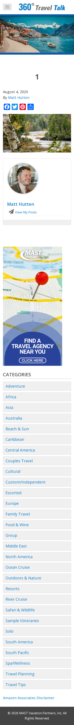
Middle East (16, 546)
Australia (14, 418)
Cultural (13, 471)
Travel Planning (20, 674)
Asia (9, 407)
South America (19, 642)
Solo (9, 631)
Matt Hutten (18, 97)
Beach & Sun (17, 429)
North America (19, 556)
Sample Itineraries (22, 620)
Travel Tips (16, 684)
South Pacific (17, 652)
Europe (12, 503)
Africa (11, 397)
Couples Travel (19, 460)
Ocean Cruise (18, 567)
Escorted (14, 492)
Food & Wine (17, 524)
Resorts (13, 588)
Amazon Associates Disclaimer (28, 697)
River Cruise (16, 599)
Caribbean (15, 439)
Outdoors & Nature (23, 578)
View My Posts (25, 212)
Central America (20, 450)
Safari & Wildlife (20, 610)
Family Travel (18, 514)
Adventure (15, 386)
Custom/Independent (26, 482)
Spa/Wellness (18, 663)
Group (11, 535)
